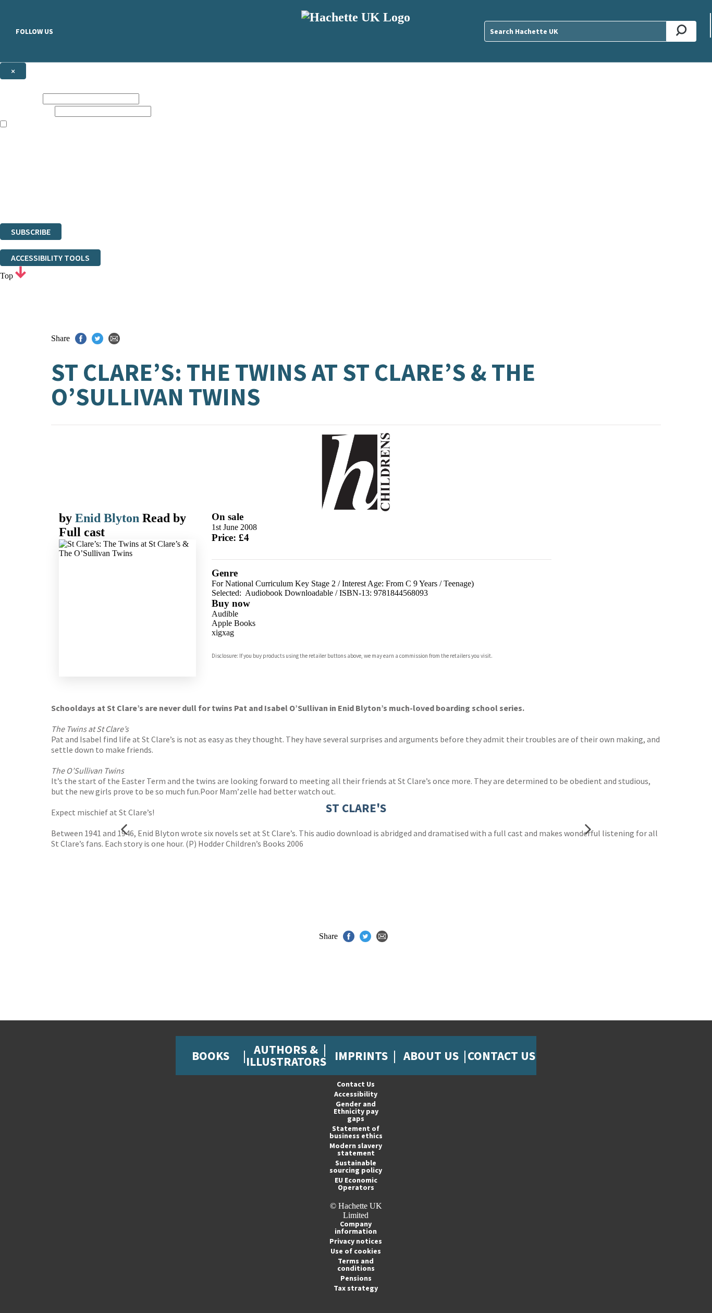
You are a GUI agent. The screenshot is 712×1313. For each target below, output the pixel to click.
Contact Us (501, 1055)
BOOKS (210, 1055)
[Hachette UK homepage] (356, 31)
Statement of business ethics (356, 1132)
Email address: (26, 110)
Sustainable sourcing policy (355, 1166)
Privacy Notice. (205, 199)
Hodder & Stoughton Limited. (120, 180)
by (67, 518)
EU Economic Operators (356, 1183)
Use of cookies (355, 1251)
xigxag (223, 632)
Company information (356, 1227)
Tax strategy (356, 1288)
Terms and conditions (356, 1264)
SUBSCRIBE (31, 231)
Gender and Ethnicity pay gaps (356, 1111)
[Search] (681, 31)
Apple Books (233, 623)
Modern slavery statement (355, 1149)
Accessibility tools (50, 257)
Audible (225, 613)
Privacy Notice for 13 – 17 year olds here (378, 143)
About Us (431, 1055)
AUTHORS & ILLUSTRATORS (286, 1055)
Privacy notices (355, 1241)
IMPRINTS (361, 1055)
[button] (124, 829)
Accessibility (355, 1094)
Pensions (356, 1278)
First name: (20, 98)
